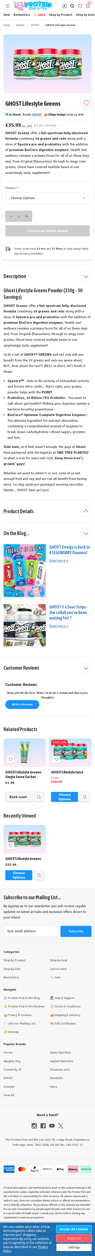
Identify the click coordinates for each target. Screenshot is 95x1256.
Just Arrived (58, 969)
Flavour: (11, 188)
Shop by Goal (85, 15)
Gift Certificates (65, 1023)
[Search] (72, 6)
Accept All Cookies (74, 1229)
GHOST (8, 1078)
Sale (39, 15)
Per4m (8, 1052)
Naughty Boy (12, 1061)
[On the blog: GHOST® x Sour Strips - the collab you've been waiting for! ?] (25, 625)
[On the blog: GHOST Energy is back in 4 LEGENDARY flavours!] (25, 570)
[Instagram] (36, 1125)
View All (9, 1095)
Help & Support (64, 998)
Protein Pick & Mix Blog (24, 998)
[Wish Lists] (80, 6)
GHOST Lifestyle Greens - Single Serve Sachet (24, 774)
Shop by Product (60, 15)
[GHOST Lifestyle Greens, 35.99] (25, 839)
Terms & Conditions (68, 1006)
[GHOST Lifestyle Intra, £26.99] (70, 752)
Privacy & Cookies (19, 1015)
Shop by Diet (12, 969)
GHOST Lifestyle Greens (23, 858)
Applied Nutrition (61, 1061)
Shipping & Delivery (67, 1015)
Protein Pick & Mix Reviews (26, 1006)
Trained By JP (12, 1070)
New (7, 15)
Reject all (74, 1238)
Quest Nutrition (60, 1052)
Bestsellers (21, 15)
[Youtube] (53, 1125)
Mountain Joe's (60, 1070)
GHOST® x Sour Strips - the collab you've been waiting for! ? (68, 612)
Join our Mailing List (21, 1023)
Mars (53, 1087)
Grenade (9, 1087)
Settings (74, 1247)
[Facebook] (44, 1125)
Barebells (56, 1078)
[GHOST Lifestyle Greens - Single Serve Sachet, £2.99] (25, 752)
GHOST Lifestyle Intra (67, 772)
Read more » (58, 560)
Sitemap (13, 1032)
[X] (60, 1125)
